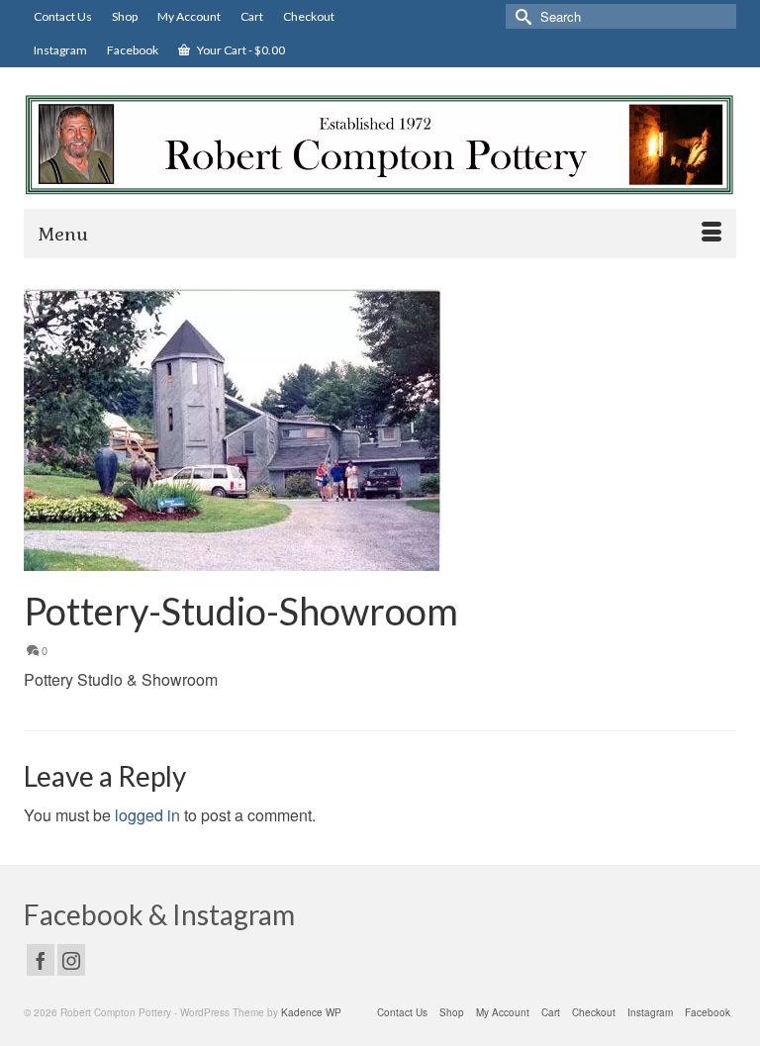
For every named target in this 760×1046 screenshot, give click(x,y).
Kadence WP (311, 1012)
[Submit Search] (520, 16)
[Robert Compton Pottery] (380, 145)
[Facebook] (40, 960)
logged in (147, 815)
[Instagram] (71, 960)
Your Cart (240, 50)
